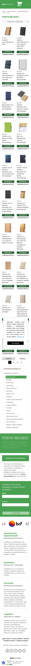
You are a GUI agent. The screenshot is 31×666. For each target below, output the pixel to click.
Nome (4, 493)
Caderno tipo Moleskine (14, 399)
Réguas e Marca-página (14, 425)
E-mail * (4, 501)
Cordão (8, 408)
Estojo (8, 411)
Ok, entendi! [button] (15, 343)
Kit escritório (10, 413)
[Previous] (5, 523)
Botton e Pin (10, 394)
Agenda (8, 380)
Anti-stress (9, 383)
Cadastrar (16, 513)
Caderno (9, 397)
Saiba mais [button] (20, 336)
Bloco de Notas (11, 388)
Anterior (9, 358)
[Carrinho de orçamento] (19, 4)
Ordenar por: (11, 21)
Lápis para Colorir (12, 416)
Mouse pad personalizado (14, 419)
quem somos (6, 638)
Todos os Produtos (11, 11)
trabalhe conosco (9, 640)
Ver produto (8, 51)
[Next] (26, 523)
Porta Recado (10, 377)
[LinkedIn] (24, 651)
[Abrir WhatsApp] (26, 661)
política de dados (22, 640)
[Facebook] (20, 651)
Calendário (9, 402)
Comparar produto (8, 54)
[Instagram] (11, 651)
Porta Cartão (10, 422)
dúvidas (26, 638)
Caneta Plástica (11, 405)
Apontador (9, 385)
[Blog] (7, 651)
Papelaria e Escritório (23, 11)
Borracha (9, 391)
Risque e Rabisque (12, 427)
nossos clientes (17, 638)
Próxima (22, 358)
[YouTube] (16, 651)
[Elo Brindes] (7, 4)
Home (3, 11)
